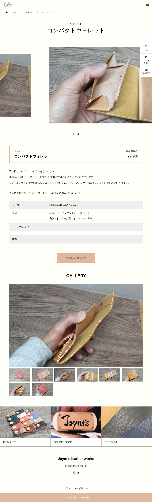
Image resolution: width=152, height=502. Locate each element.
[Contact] (78, 472)
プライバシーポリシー (76, 488)
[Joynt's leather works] (8, 4)
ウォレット (76, 23)
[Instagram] (74, 472)
